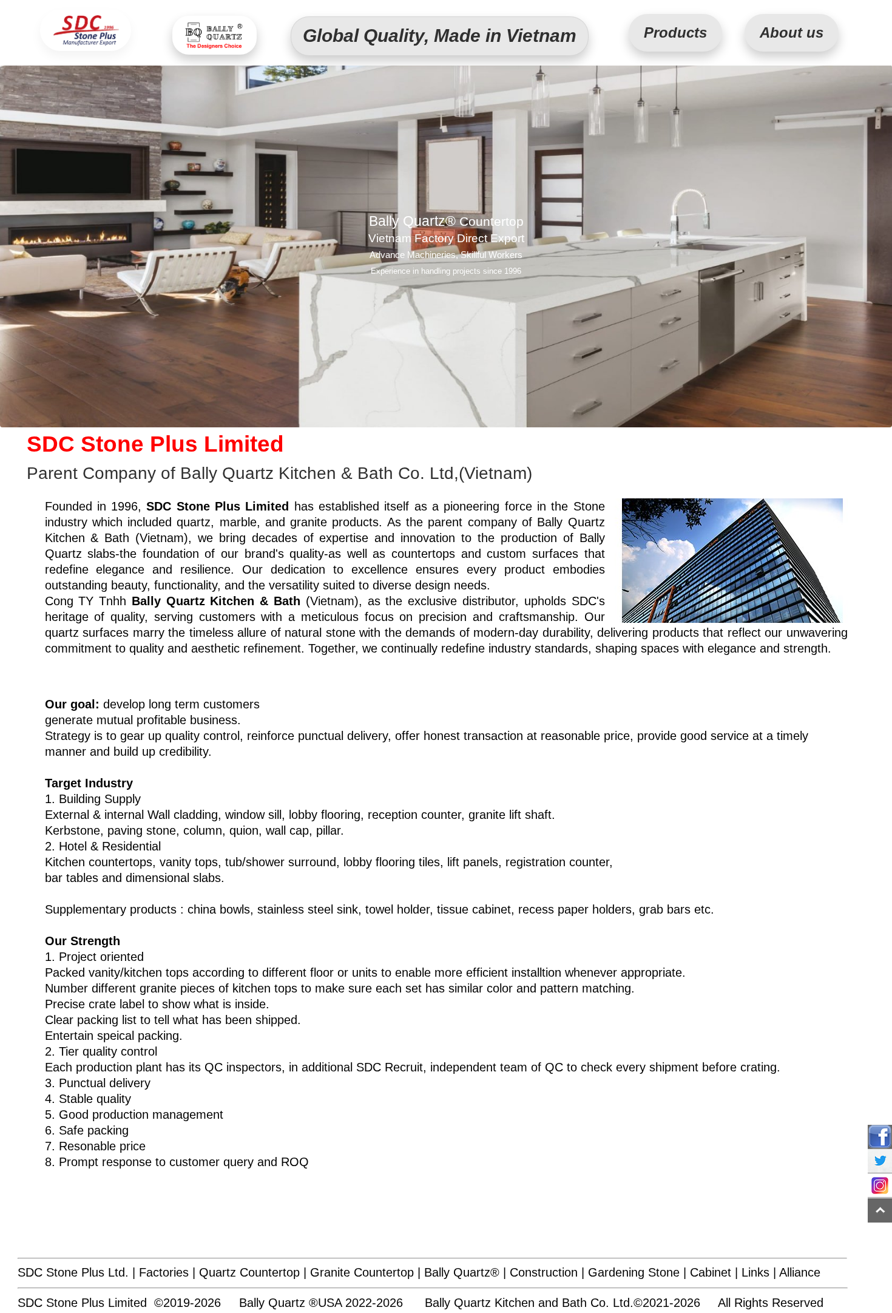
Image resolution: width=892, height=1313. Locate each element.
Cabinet (710, 1272)
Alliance (799, 1272)
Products (675, 33)
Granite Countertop (362, 1272)
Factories (164, 1272)
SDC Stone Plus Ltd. (73, 1272)
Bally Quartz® (461, 1272)
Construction (544, 1272)
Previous (10, 250)
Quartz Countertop (249, 1272)
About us (791, 33)
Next (882, 250)
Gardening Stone (634, 1272)
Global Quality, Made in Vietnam (439, 35)
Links (755, 1272)
